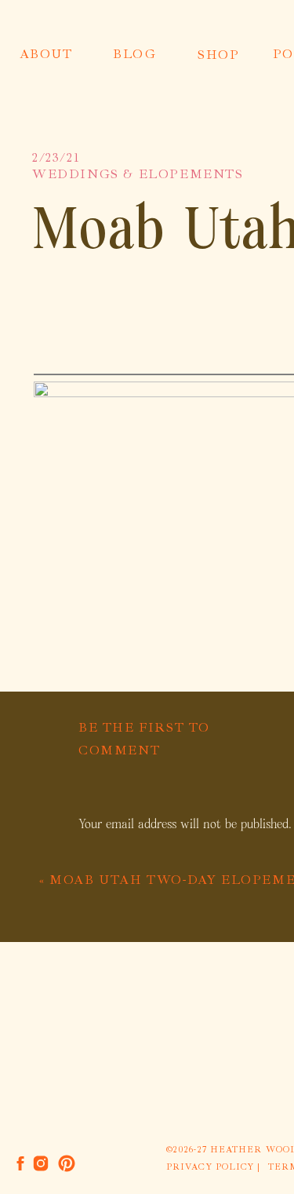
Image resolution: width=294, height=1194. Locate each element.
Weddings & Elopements (138, 174)
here (151, 350)
